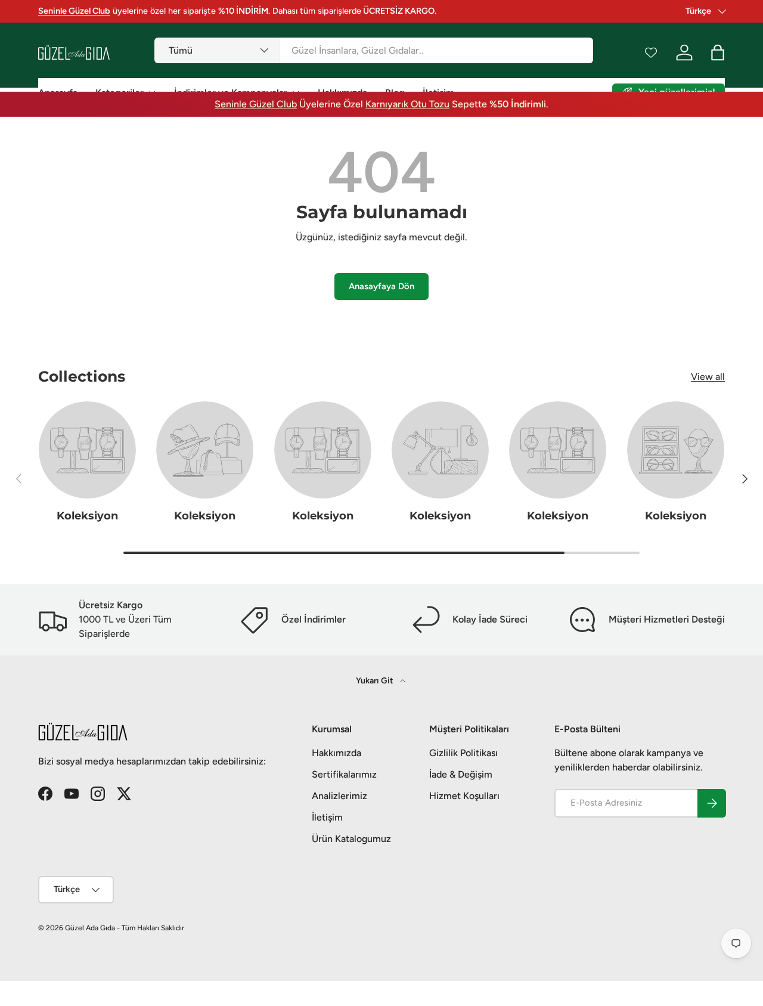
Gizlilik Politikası (463, 753)
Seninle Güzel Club (256, 104)
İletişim (327, 817)
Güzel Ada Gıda (90, 928)
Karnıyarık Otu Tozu (407, 104)
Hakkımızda (336, 753)
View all (708, 376)
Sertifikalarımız (344, 774)
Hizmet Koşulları (464, 795)
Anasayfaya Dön (381, 286)
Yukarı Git (375, 681)
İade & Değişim (460, 774)
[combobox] (373, 50)
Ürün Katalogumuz (351, 838)
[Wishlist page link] (651, 52)
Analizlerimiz (339, 795)
